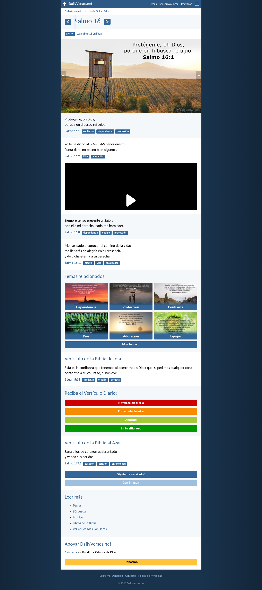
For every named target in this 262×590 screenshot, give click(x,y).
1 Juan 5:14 (72, 379)
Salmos (107, 11)
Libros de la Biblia (92, 11)
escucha (115, 380)
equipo (106, 233)
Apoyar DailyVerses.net (88, 544)
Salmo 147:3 (73, 463)
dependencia (105, 131)
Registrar (186, 4)
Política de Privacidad (150, 576)
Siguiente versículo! (131, 474)
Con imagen (131, 482)
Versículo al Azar (168, 4)
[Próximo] (107, 22)
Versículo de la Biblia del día (93, 359)
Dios (85, 156)
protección (123, 131)
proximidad (112, 263)
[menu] (197, 5)
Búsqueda (79, 511)
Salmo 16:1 (72, 131)
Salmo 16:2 (72, 156)
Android (131, 420)
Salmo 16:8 (72, 232)
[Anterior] (68, 22)
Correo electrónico (131, 411)
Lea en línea (89, 33)
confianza (88, 131)
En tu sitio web (131, 428)
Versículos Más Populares (90, 529)
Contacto (130, 576)
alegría (88, 263)
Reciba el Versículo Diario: (91, 393)
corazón (103, 464)
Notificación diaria (131, 403)
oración (102, 380)
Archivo (78, 517)
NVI (68, 34)
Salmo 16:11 (73, 263)
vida (99, 263)
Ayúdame (71, 552)
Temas (153, 4)
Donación (131, 562)
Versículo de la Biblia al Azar (93, 443)
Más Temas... (131, 344)
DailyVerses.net (73, 11)
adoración (98, 156)
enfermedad (119, 464)
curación (89, 464)
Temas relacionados (84, 276)
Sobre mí (105, 576)
